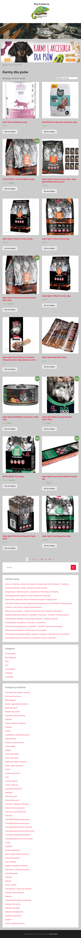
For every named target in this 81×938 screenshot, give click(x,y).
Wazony (8, 896)
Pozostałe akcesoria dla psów (17, 823)
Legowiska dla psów (13, 789)
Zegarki (8, 919)
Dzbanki (8, 719)
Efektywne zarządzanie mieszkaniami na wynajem (25, 630)
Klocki (7, 769)
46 (42, 559)
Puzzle (8, 842)
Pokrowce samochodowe (15, 812)
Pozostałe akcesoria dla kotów (17, 819)
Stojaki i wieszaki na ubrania (16, 866)
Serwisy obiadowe (12, 850)
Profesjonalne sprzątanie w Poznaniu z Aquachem (25, 622)
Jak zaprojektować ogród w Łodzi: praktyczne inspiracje (28, 595)
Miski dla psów (11, 796)
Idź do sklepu (10, 132)
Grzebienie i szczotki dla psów (17, 735)
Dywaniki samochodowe (15, 715)
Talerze (8, 881)
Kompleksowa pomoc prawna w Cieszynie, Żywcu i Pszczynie (30, 638)
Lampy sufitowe (11, 785)
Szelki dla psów (11, 873)
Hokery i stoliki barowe (14, 742)
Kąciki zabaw (10, 746)
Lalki (7, 777)
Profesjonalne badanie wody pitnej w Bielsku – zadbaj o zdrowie (31, 619)
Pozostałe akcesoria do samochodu (19, 831)
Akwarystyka (10, 654)
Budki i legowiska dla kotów (16, 704)
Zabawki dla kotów (13, 904)
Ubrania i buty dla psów (14, 892)
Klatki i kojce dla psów (14, 765)
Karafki (8, 750)
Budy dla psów (11, 708)
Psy (6, 665)
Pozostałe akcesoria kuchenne (17, 835)
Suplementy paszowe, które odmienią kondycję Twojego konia (31, 599)
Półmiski (8, 816)
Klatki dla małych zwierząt (16, 762)
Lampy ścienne (11, 781)
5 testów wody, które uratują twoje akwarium (23, 607)
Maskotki (8, 792)
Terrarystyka (10, 669)
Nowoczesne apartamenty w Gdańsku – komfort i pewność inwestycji (33, 626)
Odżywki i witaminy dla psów (17, 804)
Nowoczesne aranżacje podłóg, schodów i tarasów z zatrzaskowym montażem (37, 634)
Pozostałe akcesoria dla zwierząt (18, 827)
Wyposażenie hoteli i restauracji (18, 900)
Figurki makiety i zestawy (15, 723)
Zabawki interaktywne (14, 912)
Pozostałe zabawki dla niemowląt (19, 839)
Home (5, 65)
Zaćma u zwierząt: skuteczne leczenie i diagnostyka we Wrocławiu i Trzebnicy (37, 584)
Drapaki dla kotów (12, 712)
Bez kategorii (10, 657)
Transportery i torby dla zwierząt (18, 889)
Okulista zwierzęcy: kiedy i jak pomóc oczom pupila (26, 588)
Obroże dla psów (12, 800)
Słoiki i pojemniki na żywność (17, 854)
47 (46, 559)
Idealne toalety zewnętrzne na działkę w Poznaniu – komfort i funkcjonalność (37, 615)
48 (50, 559)
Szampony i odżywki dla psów (17, 869)
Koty (7, 661)
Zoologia (8, 673)
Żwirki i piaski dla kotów (15, 923)
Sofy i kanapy (10, 862)
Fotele (7, 731)
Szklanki (8, 877)
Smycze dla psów (12, 858)
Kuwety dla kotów (12, 773)
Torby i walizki (10, 885)
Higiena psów (10, 739)
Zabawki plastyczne (13, 916)
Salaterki (8, 846)
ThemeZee (53, 934)
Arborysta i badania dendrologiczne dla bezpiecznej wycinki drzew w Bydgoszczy (38, 603)
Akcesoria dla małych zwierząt (17, 692)
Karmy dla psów (11, 758)
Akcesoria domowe (13, 696)
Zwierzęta (9, 677)
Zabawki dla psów (12, 908)
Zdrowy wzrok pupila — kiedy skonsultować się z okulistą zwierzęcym (33, 611)
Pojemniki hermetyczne (15, 808)
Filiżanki (8, 727)
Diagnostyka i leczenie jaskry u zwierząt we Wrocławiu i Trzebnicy (32, 592)
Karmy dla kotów (12, 754)
